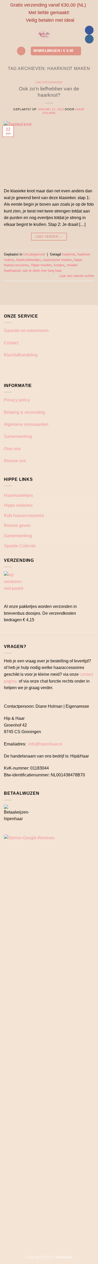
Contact (11, 343)
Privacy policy (17, 400)
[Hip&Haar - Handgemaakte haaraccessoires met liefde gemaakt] (44, 34)
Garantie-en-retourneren (26, 330)
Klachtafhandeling (21, 355)
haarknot (68, 254)
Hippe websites (18, 505)
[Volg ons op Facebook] (89, 30)
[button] (21, 51)
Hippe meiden (41, 265)
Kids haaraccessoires (24, 515)
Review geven (17, 525)
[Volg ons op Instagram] (89, 39)
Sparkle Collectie (20, 546)
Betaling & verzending (24, 412)
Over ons (12, 448)
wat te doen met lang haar (42, 271)
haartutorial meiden (57, 260)
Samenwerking (18, 436)
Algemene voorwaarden (26, 424)
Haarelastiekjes (18, 495)
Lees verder (49, 236)
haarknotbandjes (28, 260)
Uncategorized (49, 82)
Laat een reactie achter (76, 276)
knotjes (59, 265)
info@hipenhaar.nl (45, 744)
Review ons (15, 461)
